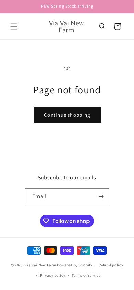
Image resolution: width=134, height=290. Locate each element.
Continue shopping (67, 115)
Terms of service (86, 275)
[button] (13, 26)
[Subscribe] (101, 196)
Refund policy (111, 265)
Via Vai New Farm (40, 264)
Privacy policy (52, 275)
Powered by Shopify (74, 264)
